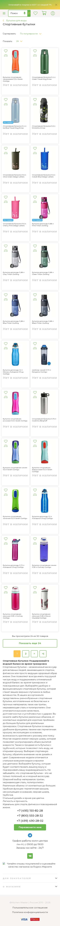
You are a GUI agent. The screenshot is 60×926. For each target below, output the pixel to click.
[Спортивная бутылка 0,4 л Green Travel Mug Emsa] (44, 62)
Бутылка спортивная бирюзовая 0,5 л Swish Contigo (42, 469)
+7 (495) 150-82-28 (30, 810)
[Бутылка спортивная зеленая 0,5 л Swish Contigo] (15, 501)
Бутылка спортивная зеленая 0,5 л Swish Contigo (15, 517)
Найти (29, 13)
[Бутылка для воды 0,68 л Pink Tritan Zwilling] (44, 208)
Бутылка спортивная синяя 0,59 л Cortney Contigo (44, 566)
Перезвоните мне (30, 827)
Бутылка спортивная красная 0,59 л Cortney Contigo (13, 616)
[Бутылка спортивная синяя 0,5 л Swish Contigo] (15, 452)
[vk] (30, 856)
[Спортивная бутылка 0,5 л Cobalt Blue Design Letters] (44, 159)
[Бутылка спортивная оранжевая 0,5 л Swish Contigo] (15, 62)
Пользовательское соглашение (30, 907)
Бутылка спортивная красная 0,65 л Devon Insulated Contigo (41, 616)
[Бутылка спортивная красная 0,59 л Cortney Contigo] (15, 599)
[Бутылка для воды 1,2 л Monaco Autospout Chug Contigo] (15, 355)
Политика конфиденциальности (30, 912)
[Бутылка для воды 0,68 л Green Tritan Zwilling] (44, 257)
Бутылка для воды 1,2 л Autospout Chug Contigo (42, 517)
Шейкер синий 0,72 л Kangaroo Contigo (41, 371)
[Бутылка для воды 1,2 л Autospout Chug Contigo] (44, 501)
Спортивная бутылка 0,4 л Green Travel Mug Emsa (43, 78)
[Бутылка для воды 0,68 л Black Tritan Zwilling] (44, 306)
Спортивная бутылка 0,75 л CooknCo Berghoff (44, 420)
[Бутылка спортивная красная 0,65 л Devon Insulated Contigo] (44, 599)
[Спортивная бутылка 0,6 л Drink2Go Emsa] (44, 111)
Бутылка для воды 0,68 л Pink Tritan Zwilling (43, 225)
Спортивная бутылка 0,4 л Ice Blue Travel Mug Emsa (14, 127)
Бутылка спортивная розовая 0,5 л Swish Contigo (15, 420)
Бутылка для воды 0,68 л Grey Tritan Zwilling (13, 273)
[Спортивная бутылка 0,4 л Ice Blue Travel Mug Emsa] (15, 111)
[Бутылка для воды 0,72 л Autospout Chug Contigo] (15, 550)
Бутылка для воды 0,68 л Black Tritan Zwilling (43, 322)
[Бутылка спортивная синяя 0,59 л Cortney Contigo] (44, 550)
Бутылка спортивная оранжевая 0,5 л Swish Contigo (13, 79)
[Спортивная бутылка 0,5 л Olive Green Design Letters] (15, 159)
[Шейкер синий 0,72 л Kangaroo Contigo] (44, 355)
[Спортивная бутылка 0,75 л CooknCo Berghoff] (44, 403)
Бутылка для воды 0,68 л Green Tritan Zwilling (43, 273)
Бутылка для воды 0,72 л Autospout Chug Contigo (13, 566)
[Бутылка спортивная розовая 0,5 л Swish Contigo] (15, 403)
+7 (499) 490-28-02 (30, 820)
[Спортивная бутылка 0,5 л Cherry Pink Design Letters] (15, 208)
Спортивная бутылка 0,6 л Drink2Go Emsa (43, 127)
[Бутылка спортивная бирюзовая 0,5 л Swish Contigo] (44, 452)
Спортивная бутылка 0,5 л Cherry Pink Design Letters (14, 225)
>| (43, 653)
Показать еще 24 (30, 643)
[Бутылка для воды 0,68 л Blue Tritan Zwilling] (15, 306)
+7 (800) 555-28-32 (30, 815)
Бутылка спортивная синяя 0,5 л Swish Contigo (15, 469)
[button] (32, 33)
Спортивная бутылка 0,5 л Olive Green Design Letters (14, 176)
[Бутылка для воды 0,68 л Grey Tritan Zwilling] (15, 257)
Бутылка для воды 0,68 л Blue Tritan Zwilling (13, 322)
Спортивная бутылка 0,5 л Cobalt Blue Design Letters (43, 176)
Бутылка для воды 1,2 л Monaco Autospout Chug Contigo (13, 372)
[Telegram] (30, 835)
